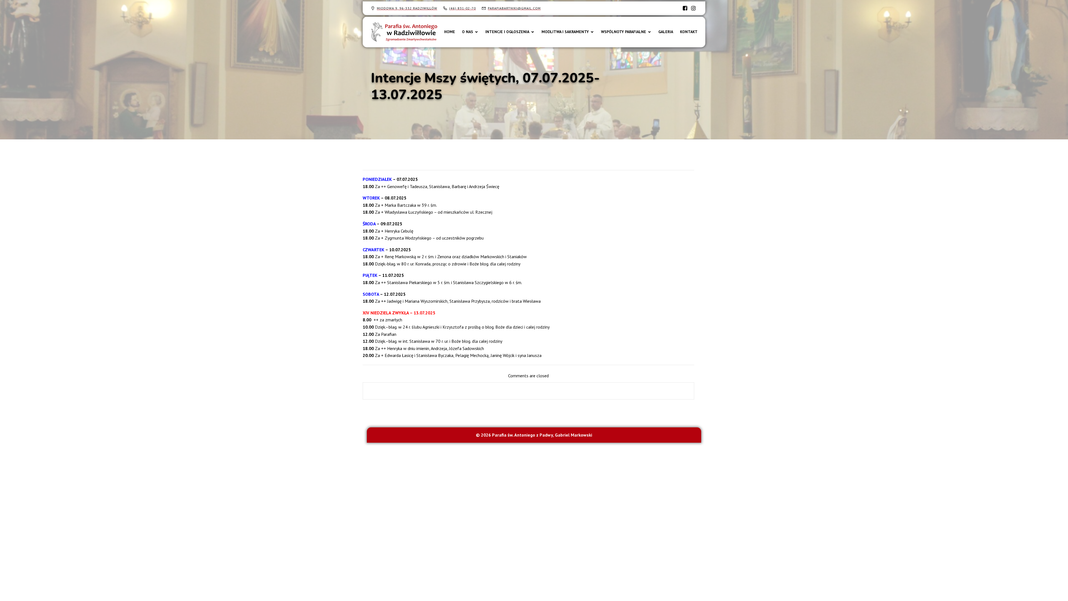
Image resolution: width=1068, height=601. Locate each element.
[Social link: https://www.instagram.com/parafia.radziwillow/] (693, 8)
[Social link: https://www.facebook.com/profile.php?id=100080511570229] (685, 8)
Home (449, 31)
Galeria (665, 31)
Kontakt (689, 31)
